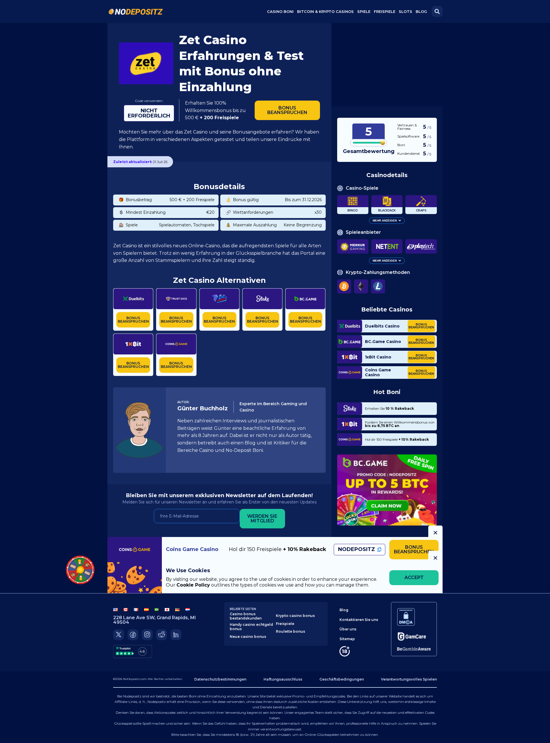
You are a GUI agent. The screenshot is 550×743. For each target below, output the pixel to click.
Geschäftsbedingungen (341, 679)
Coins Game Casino (378, 372)
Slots (405, 11)
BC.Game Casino (383, 341)
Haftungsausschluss (283, 679)
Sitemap (347, 639)
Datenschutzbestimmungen (220, 679)
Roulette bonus (290, 631)
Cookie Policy (193, 585)
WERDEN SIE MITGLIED (262, 518)
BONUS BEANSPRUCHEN (287, 110)
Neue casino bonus (248, 636)
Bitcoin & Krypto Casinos (325, 11)
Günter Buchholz (202, 408)
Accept (414, 577)
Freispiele (285, 624)
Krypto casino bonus (295, 615)
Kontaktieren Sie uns (358, 619)
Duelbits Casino (382, 326)
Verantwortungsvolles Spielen (409, 679)
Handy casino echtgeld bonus (251, 626)
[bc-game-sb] (387, 490)
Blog (421, 11)
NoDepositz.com (135, 679)
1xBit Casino (378, 356)
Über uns (347, 629)
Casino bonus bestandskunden (246, 616)
